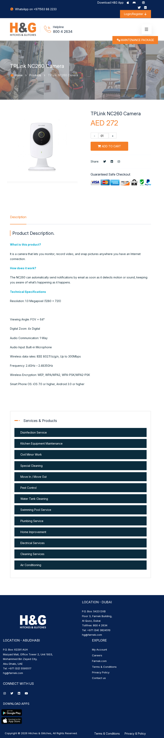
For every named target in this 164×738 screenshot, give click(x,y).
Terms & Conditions (104, 666)
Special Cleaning (31, 465)
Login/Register (134, 14)
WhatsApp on (24, 9)
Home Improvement (33, 532)
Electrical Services (32, 543)
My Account (99, 649)
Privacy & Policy (135, 733)
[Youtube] (26, 693)
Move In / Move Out (33, 476)
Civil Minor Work (31, 454)
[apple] (127, 2)
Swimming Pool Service (35, 509)
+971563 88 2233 (45, 9)
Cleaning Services (32, 554)
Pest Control (28, 487)
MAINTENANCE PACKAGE (137, 40)
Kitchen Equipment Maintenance (41, 443)
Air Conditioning (30, 565)
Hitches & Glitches (39, 733)
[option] (42, 146)
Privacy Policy (100, 672)
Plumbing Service (31, 521)
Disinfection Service (33, 432)
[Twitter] (139, 7)
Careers (97, 655)
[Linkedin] (145, 7)
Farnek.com (99, 661)
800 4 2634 (62, 31)
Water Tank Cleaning (34, 498)
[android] (134, 2)
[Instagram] (143, 2)
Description (18, 217)
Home (18, 75)
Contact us (99, 678)
